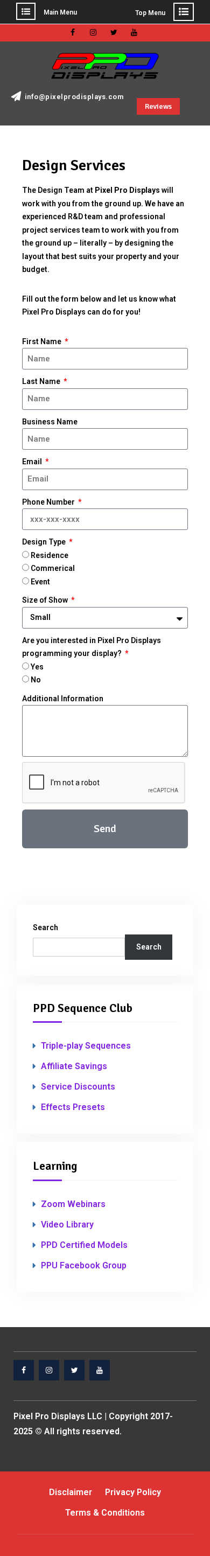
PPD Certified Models (84, 1245)
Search (45, 927)
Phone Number (49, 502)
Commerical (53, 568)
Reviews (158, 106)
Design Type (44, 542)
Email (33, 461)
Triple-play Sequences (86, 1046)
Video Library (67, 1224)
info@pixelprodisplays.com (74, 97)
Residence (49, 555)
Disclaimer (70, 1492)
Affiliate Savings (74, 1066)
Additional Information (62, 698)
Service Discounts (78, 1086)
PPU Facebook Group (84, 1265)
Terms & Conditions (105, 1513)
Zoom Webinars (73, 1204)
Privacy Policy (133, 1492)
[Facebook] (73, 32)
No (36, 679)
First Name (42, 341)
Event (40, 581)
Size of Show (45, 600)
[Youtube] (134, 32)
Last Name (42, 381)
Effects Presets (73, 1107)
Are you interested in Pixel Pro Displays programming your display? (91, 647)
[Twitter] (114, 32)
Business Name (50, 421)
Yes (37, 666)
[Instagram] (93, 32)
